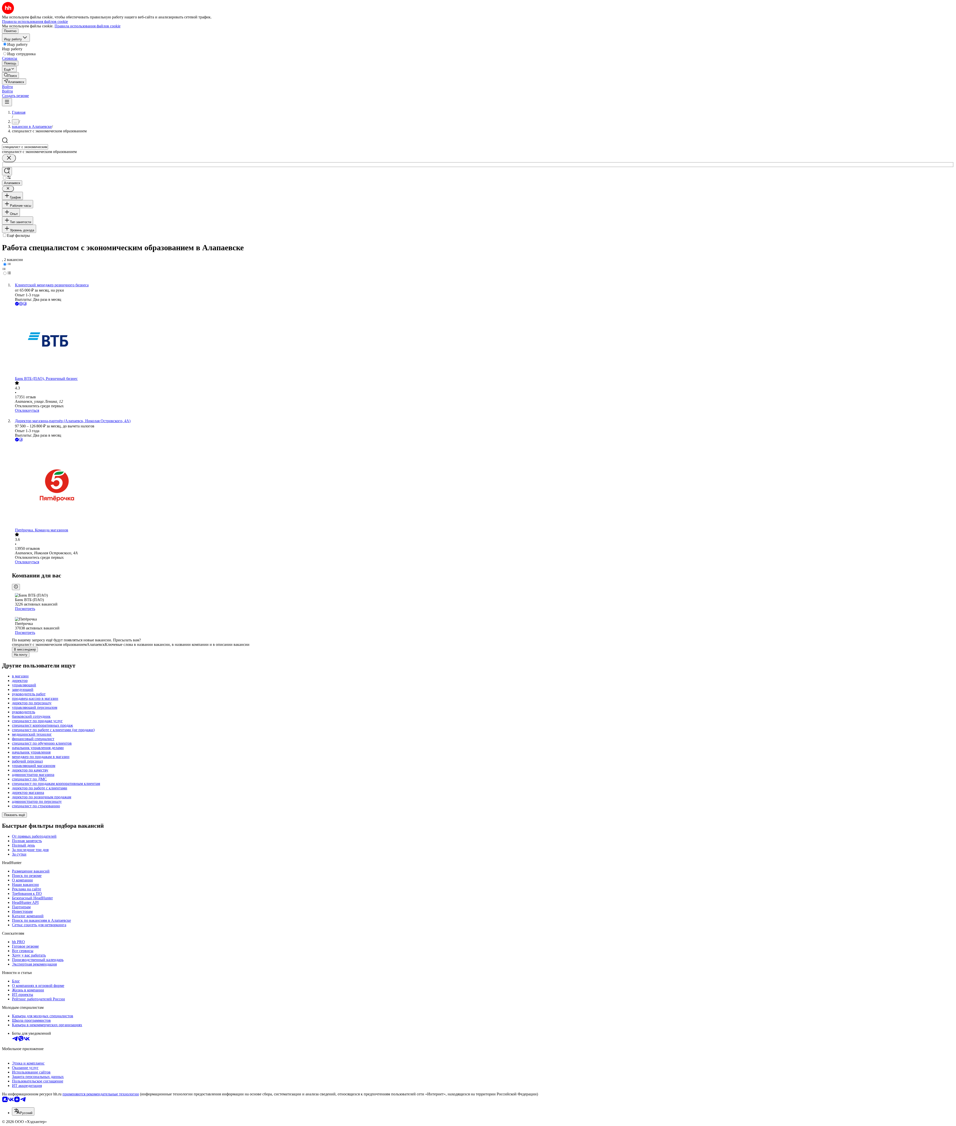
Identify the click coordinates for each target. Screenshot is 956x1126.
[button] (7, 87)
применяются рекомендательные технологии (100, 1094)
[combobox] (25, 147)
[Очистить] (9, 158)
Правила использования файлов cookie (87, 26)
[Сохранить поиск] (7, 171)
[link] (10, 75)
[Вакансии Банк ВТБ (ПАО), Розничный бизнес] (483, 341)
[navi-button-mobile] (7, 102)
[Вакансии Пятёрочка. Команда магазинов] (483, 485)
